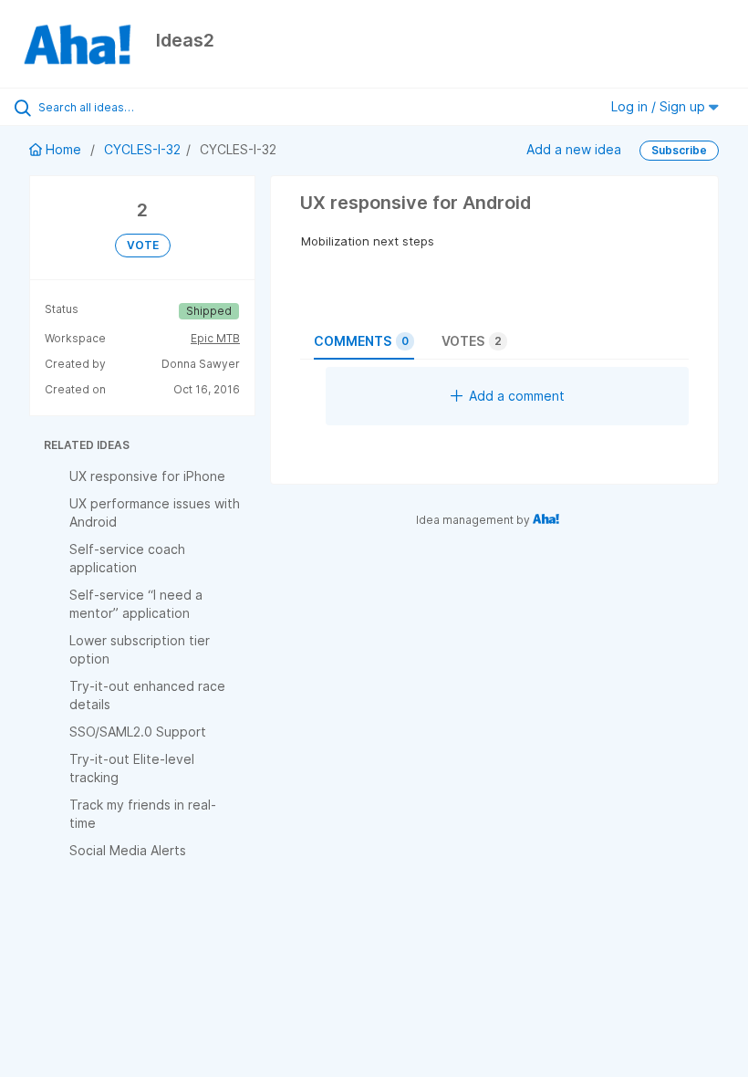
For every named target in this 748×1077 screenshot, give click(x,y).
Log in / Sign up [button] (660, 106)
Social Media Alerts (127, 850)
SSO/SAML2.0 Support (137, 731)
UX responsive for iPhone (147, 476)
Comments (361, 341)
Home (63, 149)
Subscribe (679, 150)
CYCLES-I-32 (142, 149)
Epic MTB (215, 338)
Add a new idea (573, 149)
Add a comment (517, 395)
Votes (472, 341)
